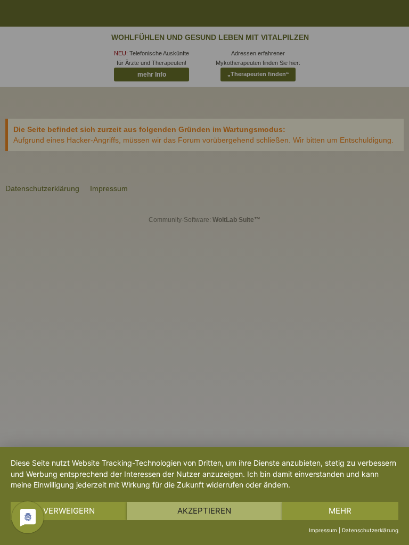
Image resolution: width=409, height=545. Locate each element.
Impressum (323, 530)
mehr (340, 511)
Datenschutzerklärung (370, 530)
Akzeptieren (204, 511)
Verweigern (69, 511)
